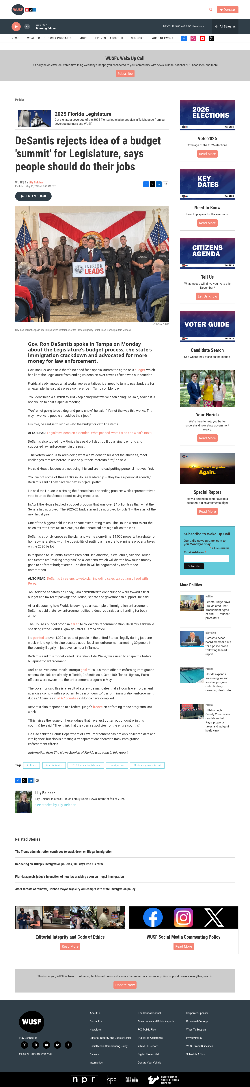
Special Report (207, 492)
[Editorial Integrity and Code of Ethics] (70, 917)
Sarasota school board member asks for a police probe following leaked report (218, 646)
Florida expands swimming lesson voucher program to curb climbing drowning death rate (218, 682)
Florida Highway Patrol (147, 765)
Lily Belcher (36, 182)
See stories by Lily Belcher (55, 805)
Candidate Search (207, 350)
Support (137, 38)
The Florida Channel (149, 1013)
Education (211, 632)
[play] (16, 27)
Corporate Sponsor (197, 1013)
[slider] (32, 26)
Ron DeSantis (54, 765)
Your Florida (207, 414)
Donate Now (125, 985)
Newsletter (96, 1029)
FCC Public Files (147, 1029)
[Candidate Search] (207, 326)
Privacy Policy (194, 1038)
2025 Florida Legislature (83, 114)
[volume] (27, 27)
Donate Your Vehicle (149, 1062)
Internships (96, 1062)
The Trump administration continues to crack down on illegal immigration (63, 851)
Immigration (117, 765)
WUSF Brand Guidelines (199, 1046)
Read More (207, 154)
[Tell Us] (207, 253)
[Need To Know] (207, 184)
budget (140, 370)
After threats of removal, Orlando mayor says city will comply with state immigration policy (75, 889)
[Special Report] (207, 468)
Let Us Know (207, 296)
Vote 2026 (207, 138)
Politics (20, 99)
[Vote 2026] (207, 115)
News (15, 38)
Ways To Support (196, 1029)
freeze (98, 707)
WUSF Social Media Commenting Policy (184, 937)
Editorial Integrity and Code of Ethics (70, 937)
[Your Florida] (207, 388)
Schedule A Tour (195, 1054)
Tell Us (207, 277)
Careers (94, 1054)
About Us (95, 1013)
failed (75, 624)
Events (100, 38)
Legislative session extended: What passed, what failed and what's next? (99, 433)
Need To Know (207, 207)
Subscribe (125, 73)
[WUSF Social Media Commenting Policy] (183, 917)
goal (84, 670)
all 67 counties (67, 698)
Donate (229, 10)
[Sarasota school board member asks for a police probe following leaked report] (192, 639)
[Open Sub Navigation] (22, 38)
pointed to (40, 638)
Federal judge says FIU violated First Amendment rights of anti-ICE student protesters (218, 610)
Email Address (195, 552)
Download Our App (197, 1021)
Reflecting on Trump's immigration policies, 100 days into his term (59, 864)
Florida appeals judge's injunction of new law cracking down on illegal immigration (69, 876)
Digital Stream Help (149, 1054)
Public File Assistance (150, 1038)
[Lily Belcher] (23, 802)
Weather (33, 38)
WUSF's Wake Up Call (124, 58)
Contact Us (96, 1021)
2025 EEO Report (148, 1046)
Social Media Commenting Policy (109, 1046)
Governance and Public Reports (156, 1021)
